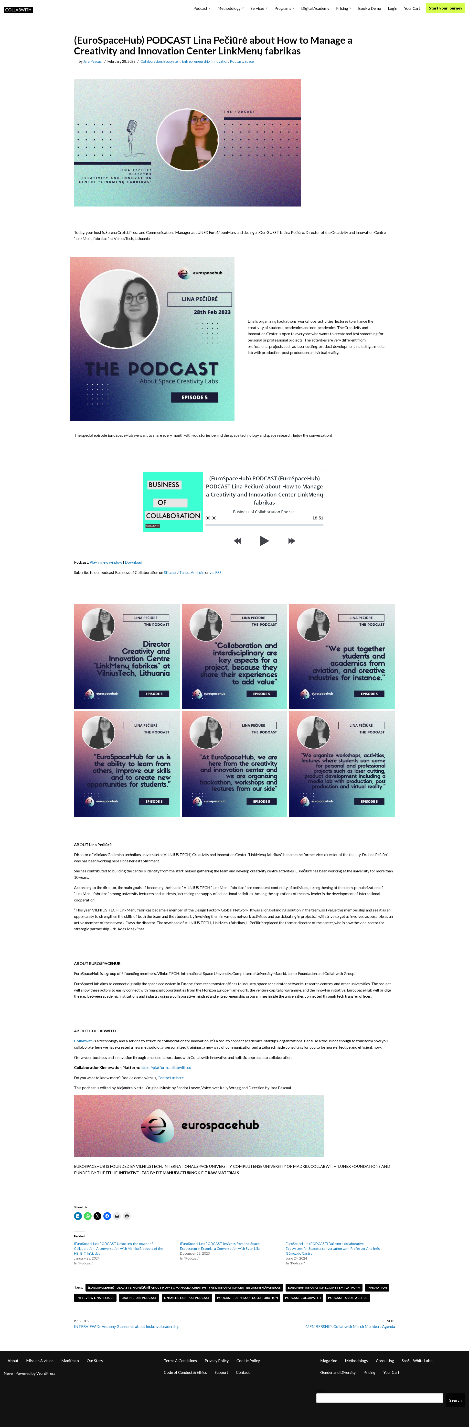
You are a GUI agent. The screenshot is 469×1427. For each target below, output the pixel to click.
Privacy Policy (217, 1360)
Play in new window (106, 562)
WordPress (45, 1373)
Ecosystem (172, 61)
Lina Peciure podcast (139, 1298)
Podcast (236, 61)
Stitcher (170, 572)
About (13, 1360)
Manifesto (70, 1360)
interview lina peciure (95, 1298)
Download (133, 562)
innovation (377, 1287)
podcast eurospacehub (348, 1298)
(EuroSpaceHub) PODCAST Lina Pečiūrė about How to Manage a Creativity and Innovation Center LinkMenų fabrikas (184, 1287)
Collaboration (151, 61)
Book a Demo (369, 8)
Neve (8, 1373)
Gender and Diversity (338, 1372)
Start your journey (445, 8)
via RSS (216, 572)
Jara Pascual (92, 61)
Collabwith (83, 1040)
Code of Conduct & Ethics (185, 1372)
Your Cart (412, 8)
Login (392, 8)
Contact (243, 1372)
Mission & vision (39, 1360)
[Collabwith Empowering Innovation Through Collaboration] (18, 10)
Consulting (385, 1360)
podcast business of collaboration (247, 1298)
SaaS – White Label (417, 1360)
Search (322, 1390)
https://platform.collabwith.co (166, 1067)
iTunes (183, 572)
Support (221, 1372)
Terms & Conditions (180, 1360)
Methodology (356, 1360)
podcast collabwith (303, 1298)
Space (249, 61)
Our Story (95, 1360)
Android (197, 572)
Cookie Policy (248, 1360)
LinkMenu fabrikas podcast (187, 1298)
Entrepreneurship (196, 61)
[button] (210, 8)
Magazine (328, 1360)
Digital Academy (315, 8)
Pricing (369, 1372)
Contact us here (171, 1077)
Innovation (219, 61)
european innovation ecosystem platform (324, 1287)
